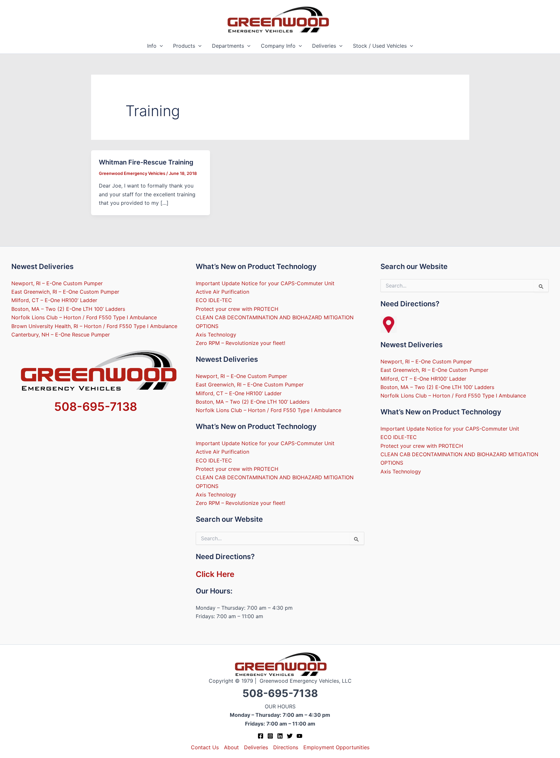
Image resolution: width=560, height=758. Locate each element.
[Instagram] (270, 736)
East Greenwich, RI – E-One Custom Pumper (65, 291)
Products (184, 46)
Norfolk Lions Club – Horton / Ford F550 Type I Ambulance (84, 317)
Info (152, 46)
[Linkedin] (280, 736)
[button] (160, 46)
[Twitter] (290, 736)
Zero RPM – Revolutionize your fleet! (240, 343)
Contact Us (205, 747)
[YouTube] (299, 736)
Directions (285, 747)
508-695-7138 (95, 406)
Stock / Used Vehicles (380, 46)
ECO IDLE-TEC (214, 300)
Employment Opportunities (336, 747)
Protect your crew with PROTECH (237, 309)
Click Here (215, 574)
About (231, 747)
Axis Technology (216, 334)
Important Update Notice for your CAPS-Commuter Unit (265, 283)
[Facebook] (260, 736)
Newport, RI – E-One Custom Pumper (57, 283)
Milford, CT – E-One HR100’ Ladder (54, 300)
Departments (228, 46)
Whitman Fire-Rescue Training (146, 162)
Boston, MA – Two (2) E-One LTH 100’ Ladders (68, 309)
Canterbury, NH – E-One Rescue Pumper (60, 334)
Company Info (278, 46)
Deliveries (324, 46)
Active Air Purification (222, 291)
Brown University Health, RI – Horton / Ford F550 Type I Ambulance (94, 326)
